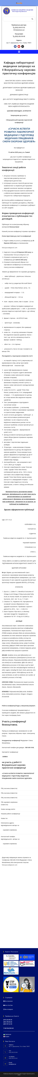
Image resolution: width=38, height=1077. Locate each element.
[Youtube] (19, 46)
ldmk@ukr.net (12, 1064)
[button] (19, 52)
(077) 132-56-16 (7, 1019)
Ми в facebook (9, 1001)
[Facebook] (15, 46)
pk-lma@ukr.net (9, 1028)
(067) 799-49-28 (7, 1022)
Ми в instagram (8, 1009)
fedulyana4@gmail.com (9, 248)
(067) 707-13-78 (7, 1024)
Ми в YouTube (9, 1005)
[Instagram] (22, 46)
